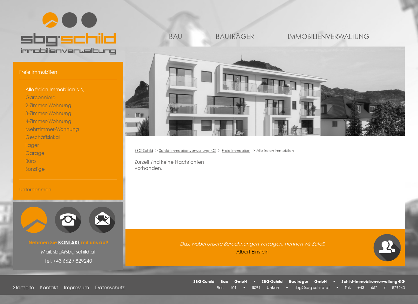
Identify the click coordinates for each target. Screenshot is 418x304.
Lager (32, 145)
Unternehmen (35, 189)
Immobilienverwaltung (328, 36)
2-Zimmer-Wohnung (48, 105)
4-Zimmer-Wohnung (48, 121)
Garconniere (40, 97)
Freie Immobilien (236, 150)
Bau (175, 36)
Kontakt (69, 242)
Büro (30, 161)
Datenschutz (110, 287)
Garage (34, 153)
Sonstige (35, 169)
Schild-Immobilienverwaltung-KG (187, 150)
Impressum (76, 287)
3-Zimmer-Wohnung (48, 113)
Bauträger (235, 36)
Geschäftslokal (42, 137)
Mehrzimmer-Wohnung (52, 129)
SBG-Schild (144, 150)
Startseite (23, 287)
